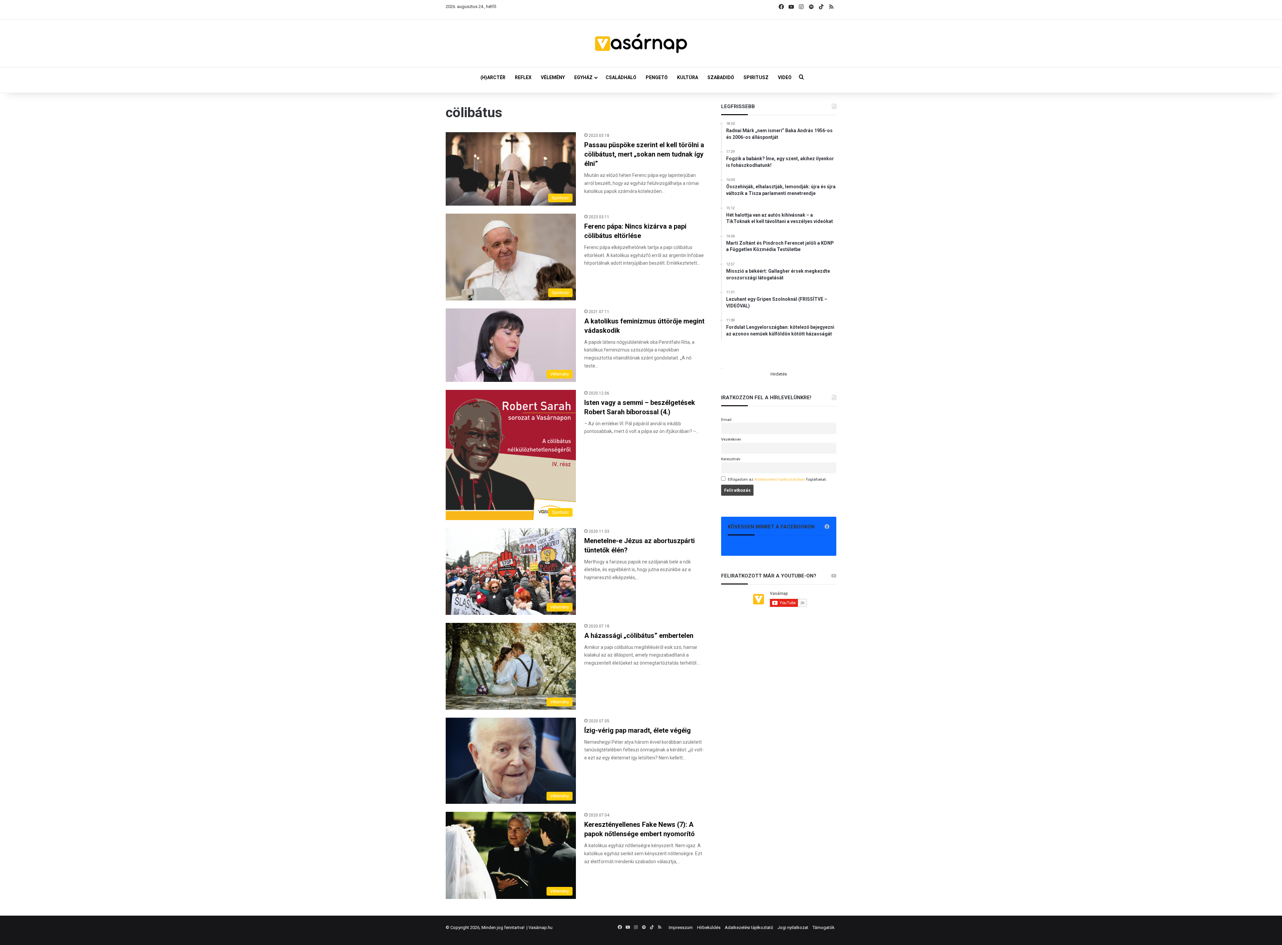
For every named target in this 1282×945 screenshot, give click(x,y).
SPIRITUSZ (756, 77)
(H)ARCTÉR (492, 77)
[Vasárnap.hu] (641, 43)
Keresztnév (730, 459)
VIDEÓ (785, 77)
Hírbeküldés (708, 927)
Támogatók (824, 927)
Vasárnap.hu (540, 927)
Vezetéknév (731, 439)
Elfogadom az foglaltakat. (777, 479)
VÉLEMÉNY (553, 77)
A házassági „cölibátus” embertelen (638, 636)
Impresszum (681, 927)
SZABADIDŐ (720, 77)
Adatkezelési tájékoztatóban (779, 479)
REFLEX (523, 77)
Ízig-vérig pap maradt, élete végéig (637, 730)
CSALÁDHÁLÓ (621, 77)
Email (726, 419)
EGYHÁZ (583, 77)
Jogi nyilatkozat (793, 927)
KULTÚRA (687, 77)
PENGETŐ (657, 77)
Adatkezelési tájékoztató (749, 927)
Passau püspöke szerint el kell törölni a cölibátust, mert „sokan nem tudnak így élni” (644, 154)
